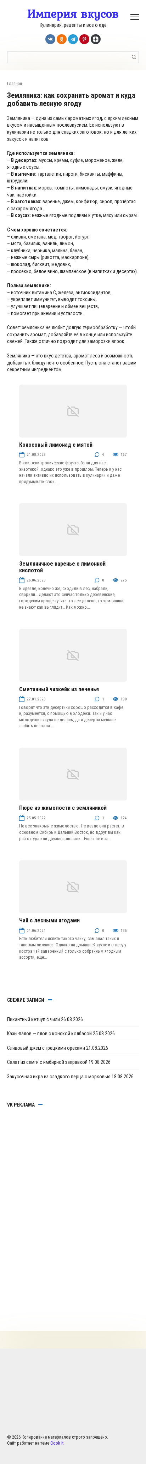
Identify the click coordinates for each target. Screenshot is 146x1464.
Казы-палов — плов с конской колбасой (49, 1033)
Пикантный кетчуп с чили (33, 1019)
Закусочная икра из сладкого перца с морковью (59, 1076)
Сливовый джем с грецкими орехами (46, 1048)
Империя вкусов (73, 13)
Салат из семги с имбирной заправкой (47, 1062)
